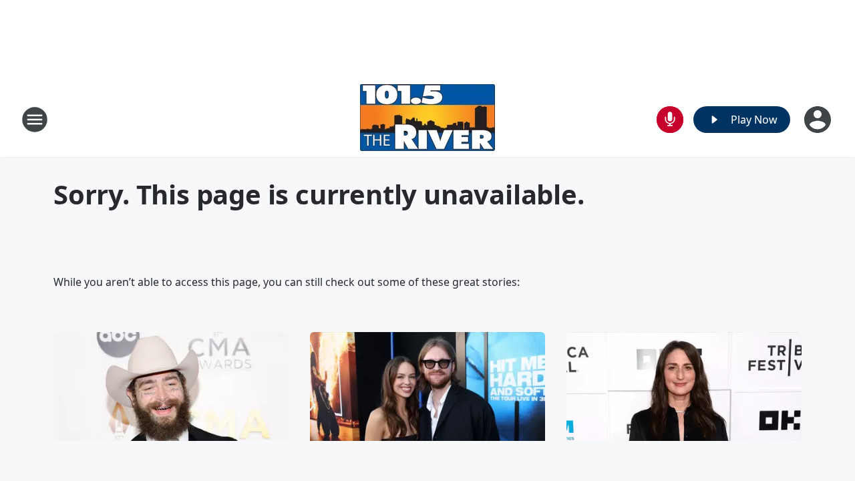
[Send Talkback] (670, 119)
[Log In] (819, 119)
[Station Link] (427, 119)
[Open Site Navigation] (34, 119)
